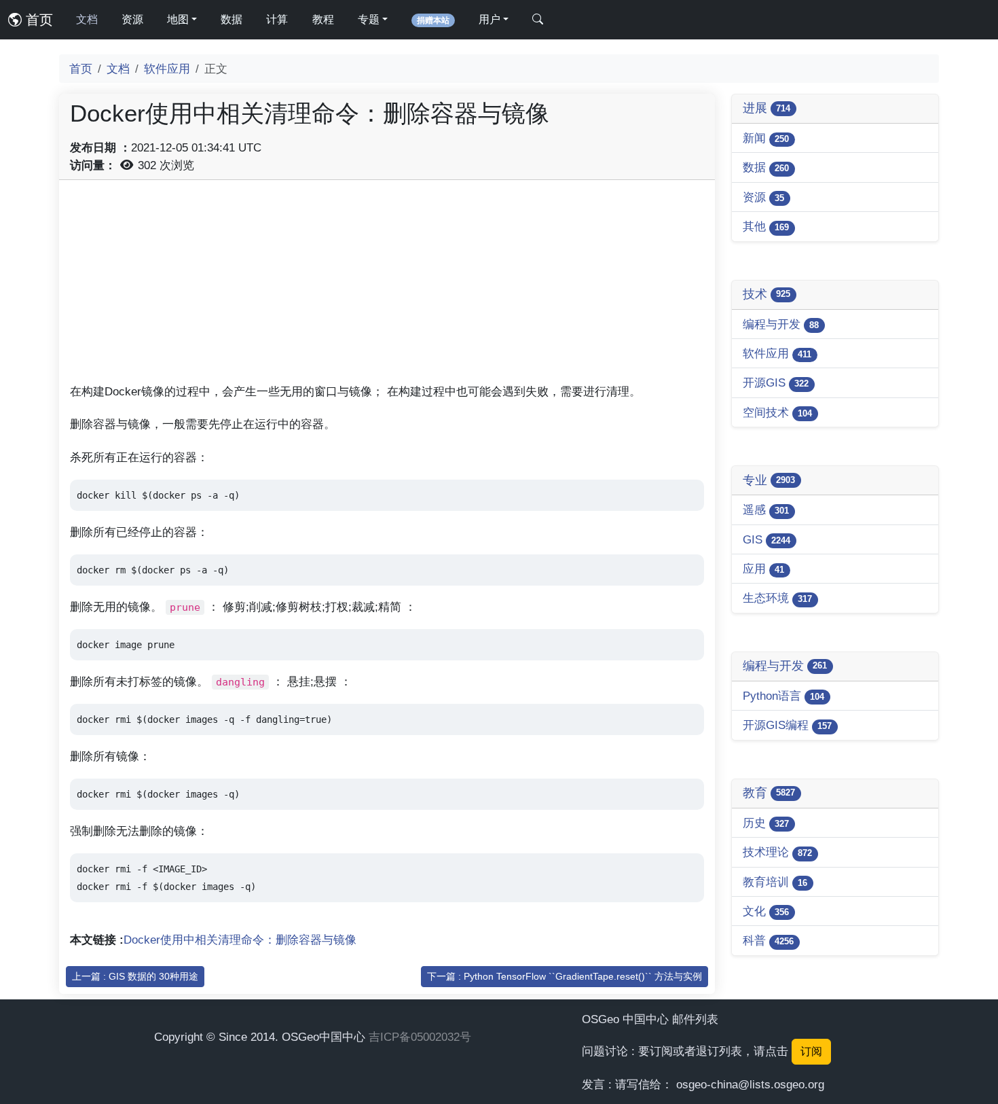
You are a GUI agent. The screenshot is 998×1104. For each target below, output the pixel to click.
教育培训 (775, 882)
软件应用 (167, 68)
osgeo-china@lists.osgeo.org (750, 1084)
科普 (768, 940)
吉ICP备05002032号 (420, 1037)
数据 (231, 19)
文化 (766, 911)
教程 (323, 19)
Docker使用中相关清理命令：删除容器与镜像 (240, 939)
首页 (37, 19)
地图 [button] (178, 19)
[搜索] (538, 19)
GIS (766, 539)
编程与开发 (781, 324)
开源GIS (776, 382)
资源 (132, 19)
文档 (87, 19)
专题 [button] (369, 19)
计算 (277, 19)
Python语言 (783, 695)
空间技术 (777, 412)
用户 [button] (489, 19)
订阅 (811, 1051)
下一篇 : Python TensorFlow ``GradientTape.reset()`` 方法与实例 (564, 976)
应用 (763, 568)
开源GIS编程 (787, 725)
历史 (766, 823)
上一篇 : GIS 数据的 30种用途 (135, 976)
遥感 (766, 509)
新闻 (766, 138)
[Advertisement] (387, 286)
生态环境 (777, 598)
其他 (766, 226)
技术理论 (777, 852)
